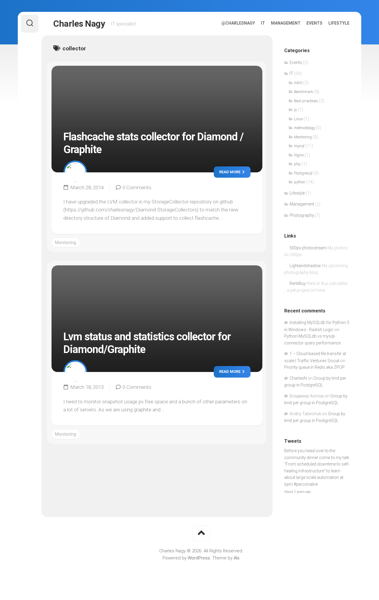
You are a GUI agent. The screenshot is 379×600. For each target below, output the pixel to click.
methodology (304, 128)
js (295, 110)
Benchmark (303, 91)
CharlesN (298, 378)
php (297, 164)
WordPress (199, 558)
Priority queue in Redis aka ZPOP (314, 367)
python (299, 182)
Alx (236, 558)
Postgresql (303, 173)
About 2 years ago (297, 492)
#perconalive (306, 484)
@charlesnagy (238, 23)
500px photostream (308, 248)
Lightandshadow (305, 265)
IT (263, 23)
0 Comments (137, 187)
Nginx (299, 155)
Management (286, 23)
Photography (302, 215)
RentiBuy (298, 283)
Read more (230, 172)
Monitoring (65, 242)
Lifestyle (338, 23)
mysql (299, 146)
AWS (298, 83)
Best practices (306, 101)
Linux (298, 119)
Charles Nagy (79, 23)
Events (314, 23)
